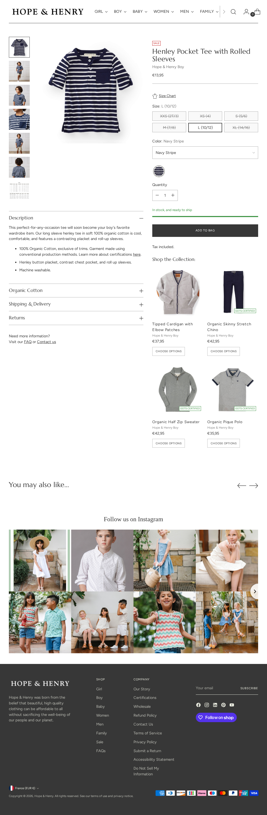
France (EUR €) (25, 788)
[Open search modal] (233, 12)
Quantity (159, 184)
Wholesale (142, 706)
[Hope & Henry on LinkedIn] (216, 705)
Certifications (145, 697)
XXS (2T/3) (169, 116)
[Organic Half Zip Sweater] (177, 389)
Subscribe (249, 688)
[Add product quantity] (173, 195)
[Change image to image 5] (19, 143)
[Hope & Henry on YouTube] (232, 705)
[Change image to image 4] (19, 119)
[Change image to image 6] (19, 167)
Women (102, 715)
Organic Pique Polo (224, 422)
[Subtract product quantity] (157, 195)
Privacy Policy (145, 742)
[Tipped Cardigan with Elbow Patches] (177, 291)
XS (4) (205, 116)
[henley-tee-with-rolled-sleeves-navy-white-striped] (159, 171)
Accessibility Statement (154, 759)
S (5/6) (241, 116)
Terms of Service (148, 733)
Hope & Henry (43, 796)
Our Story (142, 689)
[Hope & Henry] (48, 11)
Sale (99, 742)
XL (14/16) (241, 127)
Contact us (46, 341)
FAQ (28, 341)
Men (100, 724)
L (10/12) (205, 127)
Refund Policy (145, 715)
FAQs (101, 750)
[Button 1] (224, 11)
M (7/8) (169, 127)
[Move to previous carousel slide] (241, 485)
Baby (100, 706)
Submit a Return (147, 750)
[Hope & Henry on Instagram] (207, 705)
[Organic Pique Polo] (232, 389)
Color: (168, 141)
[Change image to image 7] (19, 191)
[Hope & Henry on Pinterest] (224, 705)
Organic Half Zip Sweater (176, 422)
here (137, 254)
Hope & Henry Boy (168, 66)
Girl (99, 689)
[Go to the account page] (244, 12)
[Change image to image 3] (19, 95)
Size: (164, 106)
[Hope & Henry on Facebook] (199, 705)
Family (101, 733)
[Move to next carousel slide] (253, 485)
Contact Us (143, 724)
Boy (99, 697)
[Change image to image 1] (19, 47)
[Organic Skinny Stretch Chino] (232, 291)
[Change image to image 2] (19, 71)
